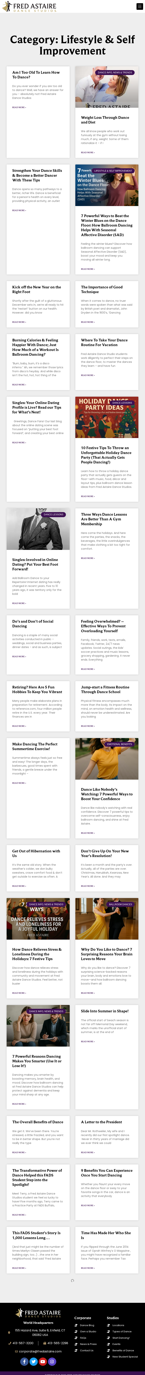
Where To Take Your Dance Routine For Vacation (104, 342)
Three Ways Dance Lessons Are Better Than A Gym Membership (104, 519)
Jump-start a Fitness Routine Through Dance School (105, 689)
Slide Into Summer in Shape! (105, 1011)
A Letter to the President (101, 1122)
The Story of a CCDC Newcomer (29, 1288)
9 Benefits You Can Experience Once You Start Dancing (107, 1172)
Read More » (19, 107)
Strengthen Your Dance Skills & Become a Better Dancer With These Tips (37, 175)
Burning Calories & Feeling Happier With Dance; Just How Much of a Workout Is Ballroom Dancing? (35, 347)
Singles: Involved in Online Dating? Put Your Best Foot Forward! (35, 564)
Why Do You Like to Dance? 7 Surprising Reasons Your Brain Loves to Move (107, 954)
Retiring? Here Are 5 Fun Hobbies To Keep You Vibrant (37, 689)
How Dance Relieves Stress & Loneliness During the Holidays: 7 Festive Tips (37, 954)
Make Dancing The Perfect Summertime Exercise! (34, 746)
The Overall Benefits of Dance (37, 1122)
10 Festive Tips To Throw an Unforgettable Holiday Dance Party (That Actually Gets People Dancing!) (106, 455)
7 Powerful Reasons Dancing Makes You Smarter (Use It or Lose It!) (37, 1061)
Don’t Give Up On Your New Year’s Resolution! (105, 853)
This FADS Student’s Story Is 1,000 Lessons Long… (36, 1235)
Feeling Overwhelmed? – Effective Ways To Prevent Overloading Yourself (103, 626)
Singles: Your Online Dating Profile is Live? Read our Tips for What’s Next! (36, 407)
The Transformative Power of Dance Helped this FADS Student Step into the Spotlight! (37, 1177)
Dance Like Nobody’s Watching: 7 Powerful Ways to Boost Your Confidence (107, 794)
